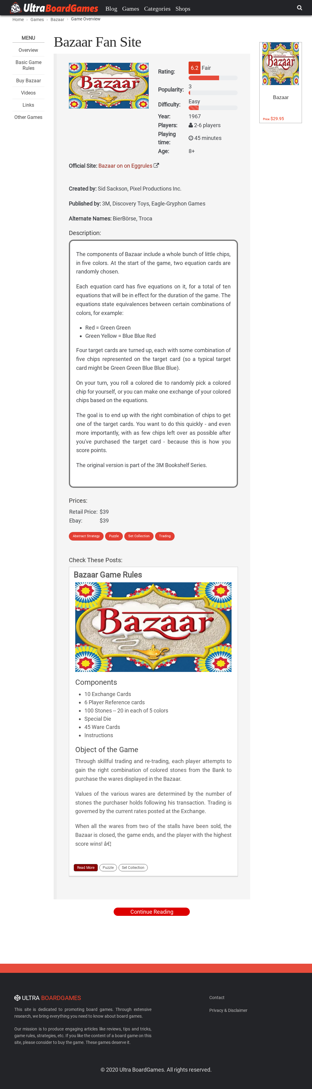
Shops (183, 8)
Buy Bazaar (28, 81)
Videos (28, 93)
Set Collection (139, 536)
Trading (165, 536)
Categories (157, 8)
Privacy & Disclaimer (228, 1010)
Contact (217, 997)
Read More (85, 868)
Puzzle (114, 536)
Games (130, 8)
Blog (111, 8)
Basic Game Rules (28, 65)
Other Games (28, 117)
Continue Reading (151, 912)
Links (28, 105)
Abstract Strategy (86, 536)
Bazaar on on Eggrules (125, 165)
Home (18, 19)
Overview (28, 50)
